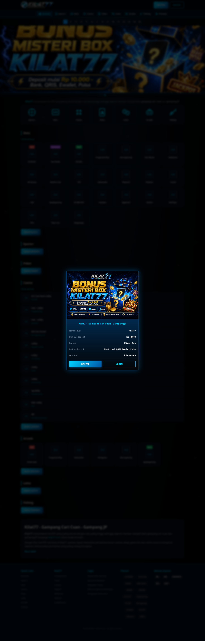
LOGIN (119, 364)
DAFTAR (85, 364)
